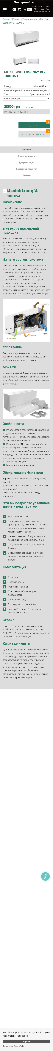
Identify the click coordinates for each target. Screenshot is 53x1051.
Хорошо (26, 1041)
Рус (29, 9)
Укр (24, 9)
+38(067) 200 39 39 (40, 9)
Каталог (16, 19)
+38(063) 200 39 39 (40, 6)
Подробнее (22, 1036)
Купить (33, 125)
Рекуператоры (29, 19)
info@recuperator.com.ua (41, 11)
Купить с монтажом (33, 134)
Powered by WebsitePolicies (14, 1046)
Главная (6, 19)
